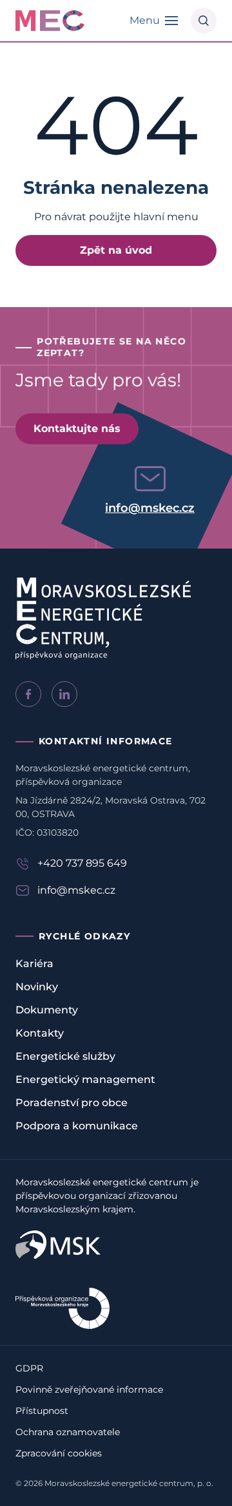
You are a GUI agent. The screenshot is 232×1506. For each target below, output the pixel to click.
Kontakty (39, 1033)
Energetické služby (65, 1056)
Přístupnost (41, 1411)
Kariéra (34, 963)
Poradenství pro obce (71, 1103)
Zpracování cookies (58, 1453)
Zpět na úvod (116, 250)
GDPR (29, 1368)
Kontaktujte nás (77, 428)
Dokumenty (46, 1010)
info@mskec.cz (150, 508)
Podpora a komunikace (76, 1126)
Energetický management (85, 1079)
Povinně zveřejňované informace (89, 1389)
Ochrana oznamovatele (67, 1432)
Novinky (36, 987)
